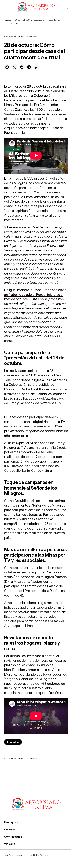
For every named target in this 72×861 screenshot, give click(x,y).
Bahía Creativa (41, 855)
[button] (6, 7)
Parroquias (11, 822)
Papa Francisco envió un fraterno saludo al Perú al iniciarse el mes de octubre (35, 294)
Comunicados (13, 836)
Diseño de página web (16, 855)
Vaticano (9, 843)
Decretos (10, 829)
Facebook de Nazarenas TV (40, 403)
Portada (7, 20)
